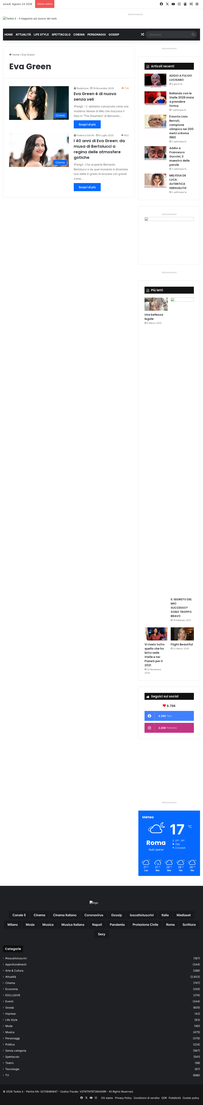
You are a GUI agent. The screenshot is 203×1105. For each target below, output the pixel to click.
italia (165, 915)
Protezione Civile (145, 925)
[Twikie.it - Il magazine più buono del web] (30, 18)
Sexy (101, 934)
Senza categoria (15, 1050)
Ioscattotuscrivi (142, 915)
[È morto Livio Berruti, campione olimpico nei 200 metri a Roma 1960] (155, 122)
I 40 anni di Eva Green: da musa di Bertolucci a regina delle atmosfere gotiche (99, 149)
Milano (13, 925)
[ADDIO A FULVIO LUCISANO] (155, 81)
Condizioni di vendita (146, 1097)
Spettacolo (61, 34)
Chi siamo (107, 1097)
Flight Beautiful (182, 644)
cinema (39, 915)
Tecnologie (12, 1069)
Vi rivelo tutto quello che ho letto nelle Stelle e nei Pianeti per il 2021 (155, 654)
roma (170, 925)
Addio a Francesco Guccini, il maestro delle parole (179, 156)
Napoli (97, 925)
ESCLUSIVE (12, 995)
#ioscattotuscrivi (16, 958)
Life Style (41, 34)
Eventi (9, 1001)
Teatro (9, 1063)
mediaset (184, 915)
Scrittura (189, 925)
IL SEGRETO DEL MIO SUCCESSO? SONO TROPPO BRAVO (181, 607)
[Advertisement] (169, 770)
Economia (11, 989)
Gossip (114, 34)
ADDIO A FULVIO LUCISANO (180, 78)
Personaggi (96, 34)
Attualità (23, 34)
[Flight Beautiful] (182, 633)
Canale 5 (19, 915)
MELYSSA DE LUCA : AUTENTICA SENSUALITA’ (178, 182)
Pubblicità (175, 1097)
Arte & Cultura (14, 970)
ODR (164, 1097)
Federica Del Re (85, 135)
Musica (9, 1032)
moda (30, 925)
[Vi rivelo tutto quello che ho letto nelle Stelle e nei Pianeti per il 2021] (156, 633)
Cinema (79, 34)
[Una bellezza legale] (156, 304)
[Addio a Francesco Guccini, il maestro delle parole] (155, 153)
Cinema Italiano (65, 915)
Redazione (83, 88)
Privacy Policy (123, 1097)
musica (48, 925)
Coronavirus (93, 915)
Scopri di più (87, 124)
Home (8, 34)
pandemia (117, 925)
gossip (116, 915)
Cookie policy (191, 1097)
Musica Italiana (72, 925)
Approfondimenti (15, 964)
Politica (10, 1044)
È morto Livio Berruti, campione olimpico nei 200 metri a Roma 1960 (181, 127)
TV (7, 1075)
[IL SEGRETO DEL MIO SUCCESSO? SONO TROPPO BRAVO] (182, 446)
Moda (8, 1026)
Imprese (10, 1013)
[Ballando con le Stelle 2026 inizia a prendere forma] (155, 98)
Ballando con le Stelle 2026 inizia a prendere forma (181, 99)
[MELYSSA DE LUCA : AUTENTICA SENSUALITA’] (155, 181)
